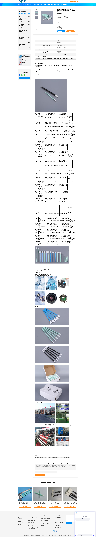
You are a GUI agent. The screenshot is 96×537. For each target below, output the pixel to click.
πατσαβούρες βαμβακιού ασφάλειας (40, 457)
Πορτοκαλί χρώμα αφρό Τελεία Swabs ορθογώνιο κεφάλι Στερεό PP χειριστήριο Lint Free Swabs (55, 503)
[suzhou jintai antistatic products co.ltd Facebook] (56, 531)
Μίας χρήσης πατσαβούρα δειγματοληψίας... (24, 28)
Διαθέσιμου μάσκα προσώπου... (24, 45)
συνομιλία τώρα (74, 1)
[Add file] (76, 535)
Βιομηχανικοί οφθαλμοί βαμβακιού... (24, 31)
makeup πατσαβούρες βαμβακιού (53, 457)
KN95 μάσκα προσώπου (24, 47)
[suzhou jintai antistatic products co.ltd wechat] (24, 75)
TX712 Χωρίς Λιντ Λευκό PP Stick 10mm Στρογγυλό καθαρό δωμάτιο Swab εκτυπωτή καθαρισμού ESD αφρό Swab (33, 519)
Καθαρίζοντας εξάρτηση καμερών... (24, 19)
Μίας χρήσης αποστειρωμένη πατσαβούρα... (24, 24)
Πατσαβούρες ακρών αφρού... (24, 14)
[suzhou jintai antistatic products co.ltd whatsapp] (22, 75)
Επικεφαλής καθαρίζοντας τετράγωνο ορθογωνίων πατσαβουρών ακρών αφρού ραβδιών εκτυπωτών (26, 63)
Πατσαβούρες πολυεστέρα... (24, 16)
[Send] (93, 535)
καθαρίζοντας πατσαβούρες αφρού (32, 515)
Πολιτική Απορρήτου (21, 525)
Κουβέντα (24, 77)
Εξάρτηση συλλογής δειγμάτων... (24, 42)
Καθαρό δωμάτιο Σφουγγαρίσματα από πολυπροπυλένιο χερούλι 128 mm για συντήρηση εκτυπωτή (25, 503)
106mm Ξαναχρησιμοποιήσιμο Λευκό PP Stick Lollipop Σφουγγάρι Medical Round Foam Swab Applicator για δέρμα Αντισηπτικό (26, 56)
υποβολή (40, 475)
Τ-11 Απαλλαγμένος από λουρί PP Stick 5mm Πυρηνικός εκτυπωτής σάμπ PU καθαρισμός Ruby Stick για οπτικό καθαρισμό (33, 529)
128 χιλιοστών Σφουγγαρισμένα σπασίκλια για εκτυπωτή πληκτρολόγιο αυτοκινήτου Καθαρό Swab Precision (46, 527)
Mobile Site (20, 524)
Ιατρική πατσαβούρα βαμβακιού (65, 457)
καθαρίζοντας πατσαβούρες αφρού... (24, 11)
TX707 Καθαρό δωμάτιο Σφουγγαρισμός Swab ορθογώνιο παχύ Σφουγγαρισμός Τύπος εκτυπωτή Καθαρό (32, 524)
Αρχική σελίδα (20, 515)
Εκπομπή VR (20, 518)
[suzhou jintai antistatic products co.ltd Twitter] (54, 531)
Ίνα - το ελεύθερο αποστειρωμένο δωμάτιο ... (24, 34)
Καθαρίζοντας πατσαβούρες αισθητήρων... (24, 37)
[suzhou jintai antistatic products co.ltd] (22, 1)
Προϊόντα (19, 517)
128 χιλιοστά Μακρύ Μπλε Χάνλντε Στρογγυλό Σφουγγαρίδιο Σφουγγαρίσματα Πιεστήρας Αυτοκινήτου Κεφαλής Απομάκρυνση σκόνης (26, 60)
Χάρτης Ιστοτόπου (21, 522)
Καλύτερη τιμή (61, 31)
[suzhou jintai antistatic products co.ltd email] (19, 75)
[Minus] (93, 513)
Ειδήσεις (19, 521)
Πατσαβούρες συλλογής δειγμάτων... (24, 21)
